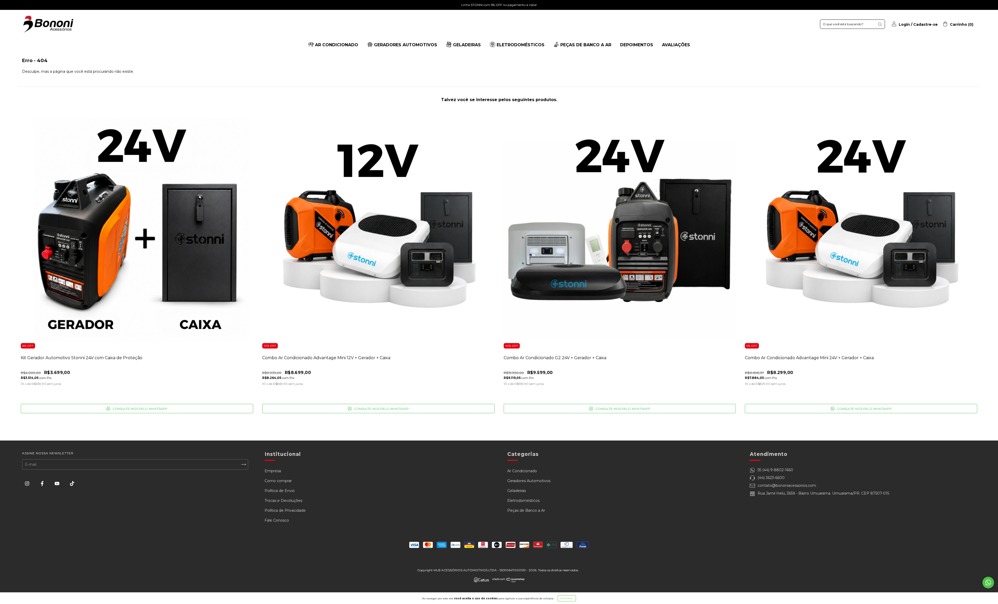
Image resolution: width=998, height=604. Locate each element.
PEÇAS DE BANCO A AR (585, 44)
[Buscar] (880, 24)
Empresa (273, 471)
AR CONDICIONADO (336, 44)
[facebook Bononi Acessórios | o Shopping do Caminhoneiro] (42, 483)
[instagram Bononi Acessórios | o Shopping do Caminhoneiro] (27, 483)
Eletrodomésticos (523, 500)
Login (904, 24)
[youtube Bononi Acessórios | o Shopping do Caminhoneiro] (57, 483)
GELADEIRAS (466, 44)
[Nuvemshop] (508, 581)
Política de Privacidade (285, 510)
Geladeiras (516, 490)
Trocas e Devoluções (283, 500)
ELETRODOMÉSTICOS (519, 44)
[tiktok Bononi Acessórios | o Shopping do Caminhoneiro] (72, 483)
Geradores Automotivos (528, 480)
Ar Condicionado (522, 471)
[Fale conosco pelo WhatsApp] (988, 582)
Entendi (567, 598)
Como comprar (278, 480)
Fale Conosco (277, 520)
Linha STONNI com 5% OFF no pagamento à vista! (499, 5)
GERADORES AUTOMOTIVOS (405, 44)
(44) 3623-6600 (771, 477)
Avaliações (676, 44)
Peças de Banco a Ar (526, 510)
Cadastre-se (925, 24)
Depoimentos (636, 44)
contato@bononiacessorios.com (787, 485)
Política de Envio (280, 490)
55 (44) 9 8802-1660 (775, 470)
